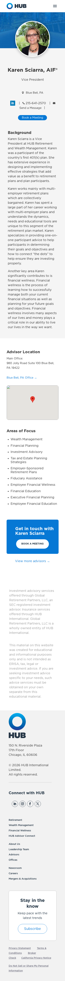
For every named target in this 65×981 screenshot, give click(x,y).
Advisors (14, 854)
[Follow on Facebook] (30, 804)
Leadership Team (19, 849)
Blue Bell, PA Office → (22, 377)
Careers (13, 873)
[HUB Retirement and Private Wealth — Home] (17, 6)
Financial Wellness (20, 830)
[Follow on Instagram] (22, 804)
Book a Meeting (32, 544)
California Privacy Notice (36, 958)
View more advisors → (32, 561)
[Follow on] (45, 804)
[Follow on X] (38, 804)
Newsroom (15, 868)
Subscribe (32, 929)
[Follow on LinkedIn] (15, 804)
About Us (14, 844)
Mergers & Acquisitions (23, 879)
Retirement (15, 820)
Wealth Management (21, 825)
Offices (13, 860)
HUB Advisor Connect (22, 836)
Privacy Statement (20, 948)
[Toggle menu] (55, 6)
